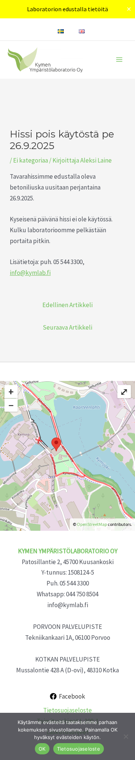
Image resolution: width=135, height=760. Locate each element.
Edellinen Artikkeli (67, 305)
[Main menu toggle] (119, 59)
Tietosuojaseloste (67, 710)
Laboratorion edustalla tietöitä (67, 9)
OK (42, 749)
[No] (125, 736)
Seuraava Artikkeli (67, 327)
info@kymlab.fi (30, 273)
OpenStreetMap (92, 524)
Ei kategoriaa (30, 160)
